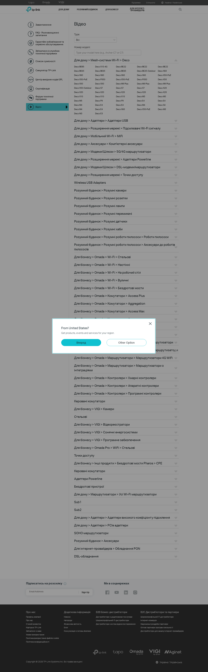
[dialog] (104, 336)
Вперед (81, 342)
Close (150, 323)
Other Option (126, 342)
